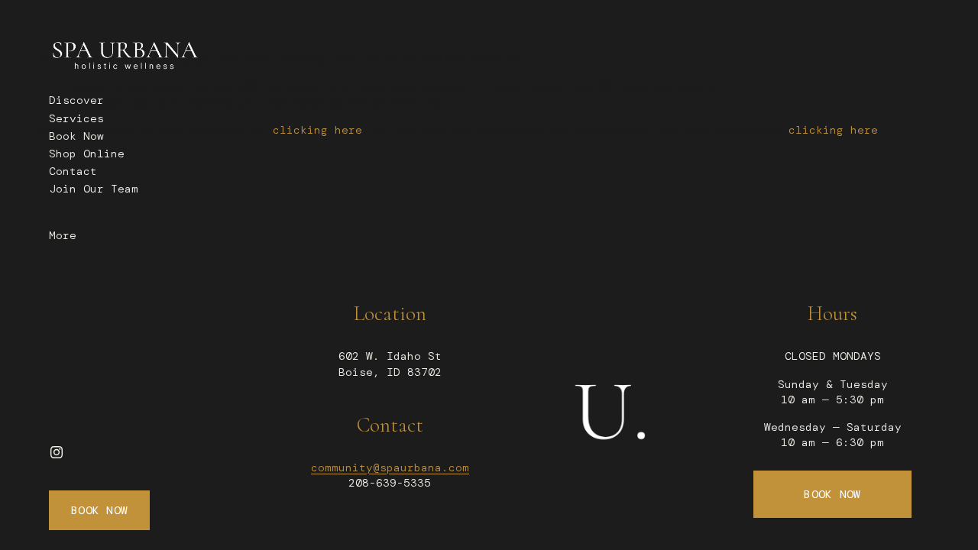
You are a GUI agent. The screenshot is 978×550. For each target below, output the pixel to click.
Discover (76, 100)
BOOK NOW (832, 494)
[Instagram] (56, 452)
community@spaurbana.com (390, 467)
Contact (73, 171)
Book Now (76, 136)
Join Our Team (93, 189)
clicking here (317, 130)
